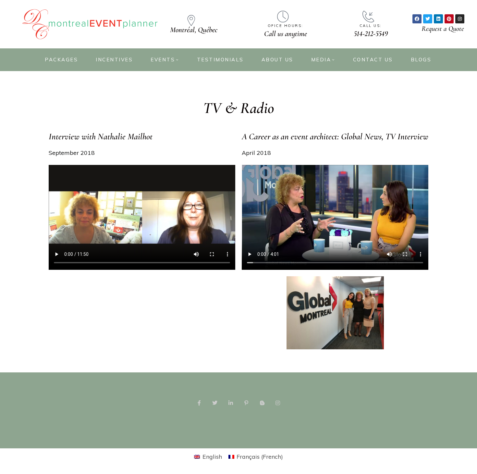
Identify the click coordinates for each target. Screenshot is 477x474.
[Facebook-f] (199, 403)
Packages (61, 59)
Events (163, 59)
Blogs (421, 59)
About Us (277, 59)
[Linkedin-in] (231, 403)
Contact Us (373, 59)
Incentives (114, 59)
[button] (442, 28)
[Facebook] (417, 18)
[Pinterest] (449, 18)
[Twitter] (427, 18)
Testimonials (220, 59)
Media (321, 59)
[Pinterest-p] (246, 403)
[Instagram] (459, 18)
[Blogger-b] (262, 403)
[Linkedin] (438, 18)
